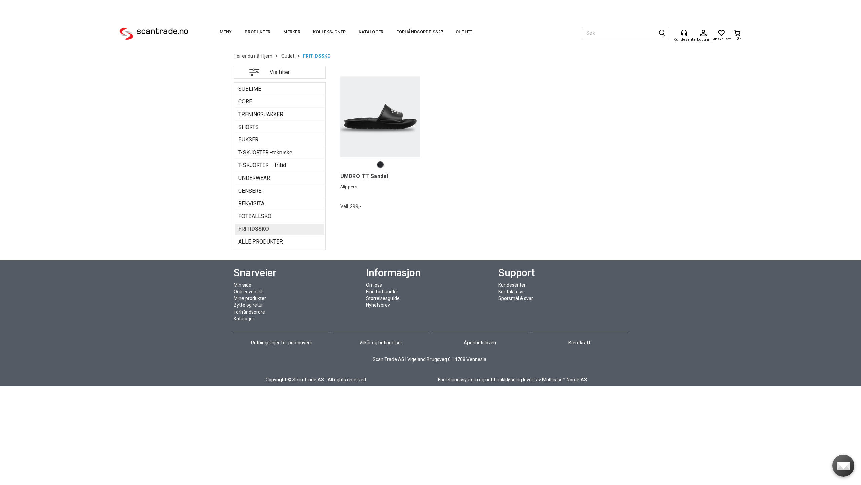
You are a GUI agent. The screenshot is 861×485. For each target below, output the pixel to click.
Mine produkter (250, 298)
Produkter (257, 31)
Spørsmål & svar (515, 298)
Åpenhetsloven (480, 342)
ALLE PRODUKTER (260, 241)
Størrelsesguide (383, 298)
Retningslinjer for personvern (282, 342)
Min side (242, 285)
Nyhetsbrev (378, 305)
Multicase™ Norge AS (564, 379)
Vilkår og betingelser (380, 342)
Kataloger (371, 31)
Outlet (464, 31)
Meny (226, 31)
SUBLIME (249, 89)
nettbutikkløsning (503, 379)
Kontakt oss (510, 291)
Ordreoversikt (248, 291)
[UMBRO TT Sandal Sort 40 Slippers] (380, 117)
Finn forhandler (382, 291)
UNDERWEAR (254, 178)
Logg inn (703, 33)
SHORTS (248, 127)
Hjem (266, 56)
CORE (245, 101)
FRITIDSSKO (317, 56)
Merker (291, 31)
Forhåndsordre (249, 312)
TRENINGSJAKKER (260, 114)
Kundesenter (512, 285)
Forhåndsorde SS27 (419, 31)
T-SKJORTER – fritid (262, 165)
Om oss (374, 285)
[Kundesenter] (684, 33)
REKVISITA (251, 203)
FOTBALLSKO (254, 216)
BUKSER (248, 139)
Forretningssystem (458, 379)
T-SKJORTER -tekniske (265, 152)
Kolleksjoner (329, 31)
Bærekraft (579, 342)
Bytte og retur (248, 305)
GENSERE (249, 191)
